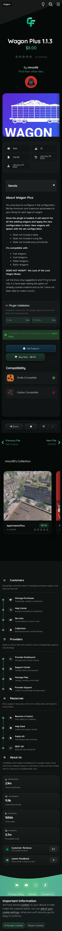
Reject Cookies (35, 925)
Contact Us (47, 894)
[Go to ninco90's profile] (31, 82)
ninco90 (33, 67)
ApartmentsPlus (16, 525)
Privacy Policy (16, 894)
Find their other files (31, 71)
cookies (25, 904)
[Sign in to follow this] (31, 426)
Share (15, 426)
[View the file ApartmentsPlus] (27, 496)
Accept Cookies (14, 925)
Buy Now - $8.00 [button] (27, 357)
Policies (32, 894)
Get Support (32, 348)
